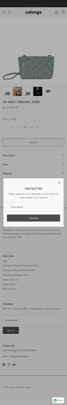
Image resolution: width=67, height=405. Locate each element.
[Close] (59, 182)
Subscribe (33, 218)
